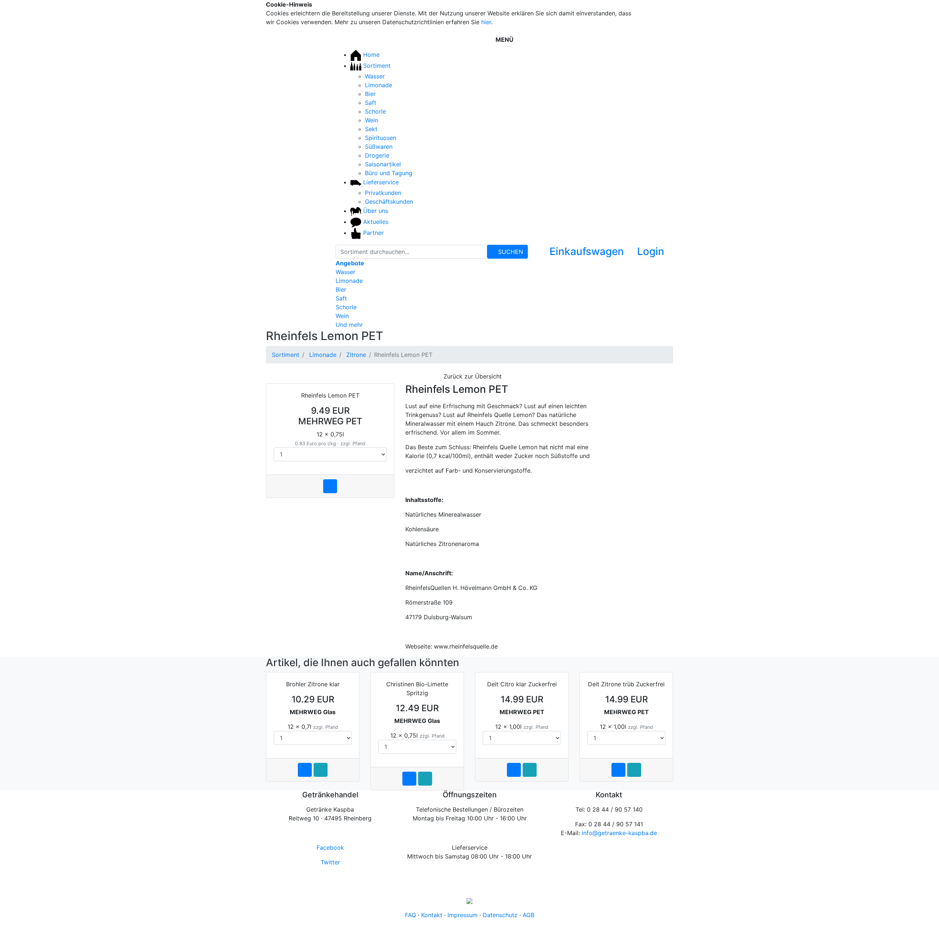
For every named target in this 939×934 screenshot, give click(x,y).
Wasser (375, 76)
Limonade (378, 85)
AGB (528, 915)
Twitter (330, 862)
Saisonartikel (383, 164)
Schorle (375, 111)
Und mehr (349, 324)
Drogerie (377, 155)
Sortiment (376, 65)
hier (486, 22)
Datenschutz (500, 915)
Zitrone (356, 354)
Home (370, 54)
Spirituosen (380, 137)
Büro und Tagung (388, 173)
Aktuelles (374, 221)
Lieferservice (380, 182)
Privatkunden (383, 192)
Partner (372, 232)
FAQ (410, 915)
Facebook (330, 847)
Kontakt (431, 915)
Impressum (462, 915)
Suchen (509, 251)
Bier (370, 93)
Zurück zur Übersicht (472, 376)
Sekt (371, 129)
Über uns (374, 210)
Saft (370, 102)
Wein (371, 120)
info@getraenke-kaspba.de (619, 833)
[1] (656, 7)
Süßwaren (378, 146)
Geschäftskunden (389, 201)
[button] (645, 252)
